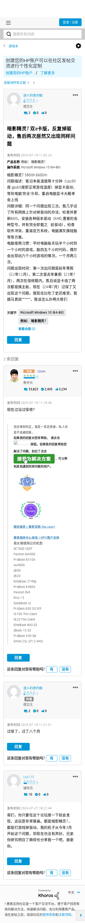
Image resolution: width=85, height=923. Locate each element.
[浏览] (7, 22)
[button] (75, 94)
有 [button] (51, 669)
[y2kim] (14, 375)
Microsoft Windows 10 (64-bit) (42, 312)
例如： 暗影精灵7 (33, 321)
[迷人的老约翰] (14, 99)
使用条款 (49, 915)
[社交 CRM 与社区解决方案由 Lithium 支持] (49, 894)
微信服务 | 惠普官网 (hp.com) (34, 526)
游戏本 (13, 46)
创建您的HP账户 (19, 73)
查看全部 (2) (26, 329)
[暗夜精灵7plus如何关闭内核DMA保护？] (33, 83)
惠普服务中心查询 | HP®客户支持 (36, 537)
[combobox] (42, 34)
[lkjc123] (14, 781)
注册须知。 (66, 915)
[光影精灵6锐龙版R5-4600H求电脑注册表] (28, 83)
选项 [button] (78, 46)
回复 (18, 339)
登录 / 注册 (70, 22)
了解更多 (47, 73)
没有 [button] (65, 669)
